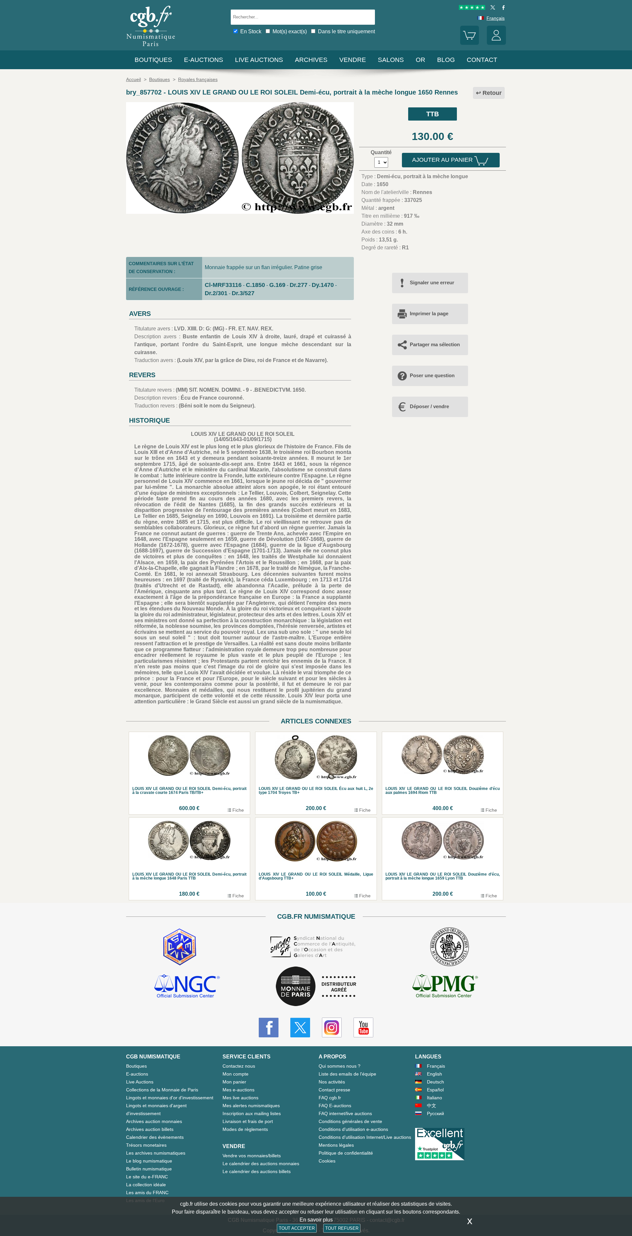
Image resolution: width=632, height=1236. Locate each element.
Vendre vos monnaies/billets (252, 1155)
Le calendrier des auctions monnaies (261, 1163)
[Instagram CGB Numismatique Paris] (332, 1027)
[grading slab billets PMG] (445, 987)
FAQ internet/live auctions (345, 1113)
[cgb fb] (502, 8)
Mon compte (236, 1074)
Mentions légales (336, 1145)
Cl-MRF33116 (223, 285)
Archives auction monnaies (154, 1121)
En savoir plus (316, 1219)
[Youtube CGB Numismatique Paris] (363, 1027)
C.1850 (255, 285)
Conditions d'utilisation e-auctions (353, 1129)
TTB (432, 114)
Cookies (327, 1161)
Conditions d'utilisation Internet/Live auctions (365, 1137)
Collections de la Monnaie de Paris (162, 1089)
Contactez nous (239, 1066)
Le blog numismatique (149, 1161)
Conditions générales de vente (350, 1121)
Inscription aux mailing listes (252, 1113)
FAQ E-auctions (335, 1105)
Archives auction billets (149, 1129)
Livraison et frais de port (248, 1121)
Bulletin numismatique (149, 1168)
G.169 (277, 285)
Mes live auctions (240, 1097)
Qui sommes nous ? (339, 1066)
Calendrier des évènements (155, 1137)
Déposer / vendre (429, 406)
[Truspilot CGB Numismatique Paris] (472, 8)
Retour (492, 93)
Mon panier (234, 1081)
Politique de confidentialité (346, 1153)
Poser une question (432, 375)
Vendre (352, 59)
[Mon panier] (469, 43)
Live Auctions (139, 1081)
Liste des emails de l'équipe (347, 1074)
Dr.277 (298, 285)
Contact (482, 59)
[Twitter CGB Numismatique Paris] (300, 1027)
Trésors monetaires (146, 1145)
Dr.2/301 (216, 293)
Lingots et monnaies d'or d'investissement (169, 1097)
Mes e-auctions (238, 1089)
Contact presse (334, 1089)
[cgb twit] (491, 8)
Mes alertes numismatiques (251, 1105)
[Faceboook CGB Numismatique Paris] (268, 1027)
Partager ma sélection (435, 344)
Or (420, 59)
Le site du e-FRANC (147, 1176)
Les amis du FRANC (147, 1192)
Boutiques (153, 59)
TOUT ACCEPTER (297, 1228)
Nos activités (332, 1081)
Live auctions (259, 59)
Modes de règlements (245, 1129)
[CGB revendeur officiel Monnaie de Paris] (316, 987)
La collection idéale (146, 1184)
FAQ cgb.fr (330, 1097)
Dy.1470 (323, 285)
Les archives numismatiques (155, 1153)
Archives (311, 59)
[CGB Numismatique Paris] (150, 47)
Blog (446, 59)
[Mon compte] (496, 43)
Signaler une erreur (432, 282)
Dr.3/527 (243, 293)
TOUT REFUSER (341, 1228)
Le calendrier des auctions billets (257, 1171)
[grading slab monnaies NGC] (187, 986)
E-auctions (203, 59)
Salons (391, 59)
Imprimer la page (429, 313)
